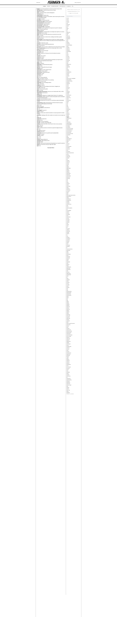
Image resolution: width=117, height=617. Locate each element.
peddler (67, 110)
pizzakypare (39, 140)
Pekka (38, 12)
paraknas (67, 73)
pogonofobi (68, 318)
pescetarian (39, 46)
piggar (38, 61)
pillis (38, 76)
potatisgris (68, 381)
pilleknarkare (39, 69)
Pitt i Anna (39, 130)
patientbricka (68, 100)
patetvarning (68, 97)
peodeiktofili (39, 27)
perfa (38, 35)
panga (67, 46)
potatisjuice (68, 382)
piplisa (38, 88)
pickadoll (38, 55)
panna (67, 55)
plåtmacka (68, 306)
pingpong (38, 85)
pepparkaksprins (40, 31)
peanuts (67, 107)
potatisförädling (68, 379)
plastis (67, 260)
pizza (38, 138)
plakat (67, 251)
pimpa (38, 78)
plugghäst (68, 279)
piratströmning (40, 102)
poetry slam (68, 315)
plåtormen (68, 309)
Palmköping (68, 38)
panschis (67, 59)
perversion (39, 44)
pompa (67, 345)
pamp (67, 41)
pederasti (67, 114)
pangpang (68, 50)
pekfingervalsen (40, 10)
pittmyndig (39, 132)
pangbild (67, 47)
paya (67, 105)
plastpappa (68, 261)
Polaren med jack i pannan (70, 323)
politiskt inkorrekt (69, 331)
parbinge (67, 75)
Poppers (67, 356)
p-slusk (67, 20)
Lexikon (44, 6)
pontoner (67, 351)
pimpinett (39, 79)
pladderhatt (68, 250)
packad (67, 25)
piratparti (38, 100)
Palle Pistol (68, 36)
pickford (38, 58)
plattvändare (68, 269)
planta (67, 255)
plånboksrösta (68, 293)
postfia (67, 373)
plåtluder (67, 305)
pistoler (38, 126)
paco (67, 27)
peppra (38, 34)
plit (67, 277)
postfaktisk (68, 372)
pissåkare (38, 123)
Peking (38, 11)
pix (37, 136)
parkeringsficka (68, 79)
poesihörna (68, 314)
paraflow (67, 70)
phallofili (38, 53)
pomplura (68, 347)
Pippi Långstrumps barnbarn (42, 91)
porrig (67, 365)
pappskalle (68, 66)
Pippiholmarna (39, 92)
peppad (38, 30)
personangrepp (39, 39)
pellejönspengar (40, 15)
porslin (67, 369)
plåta (67, 300)
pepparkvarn (39, 33)
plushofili (67, 284)
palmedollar (68, 37)
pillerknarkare (39, 72)
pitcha (38, 127)
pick (37, 54)
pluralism (67, 282)
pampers (67, 42)
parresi (67, 86)
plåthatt (67, 302)
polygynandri (68, 341)
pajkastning (68, 32)
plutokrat (67, 287)
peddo (67, 111)
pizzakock (38, 139)
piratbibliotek (39, 95)
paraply (67, 74)
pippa (38, 90)
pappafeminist (68, 64)
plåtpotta (67, 311)
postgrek (67, 374)
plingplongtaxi (68, 274)
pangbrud (68, 48)
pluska (67, 286)
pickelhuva (39, 57)
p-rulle (67, 19)
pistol (38, 125)
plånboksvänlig (68, 295)
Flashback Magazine (54, 6)
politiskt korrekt (68, 332)
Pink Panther (39, 86)
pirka (38, 105)
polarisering (68, 324)
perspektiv (39, 42)
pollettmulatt (68, 333)
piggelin (38, 63)
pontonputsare (68, 352)
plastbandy (68, 256)
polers (67, 327)
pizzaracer (39, 141)
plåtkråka (67, 304)
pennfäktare (39, 20)
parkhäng (67, 82)
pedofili (67, 115)
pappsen (67, 65)
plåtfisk (67, 301)
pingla (38, 83)
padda (67, 28)
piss (37, 108)
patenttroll (68, 96)
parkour (67, 84)
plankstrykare (68, 254)
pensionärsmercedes (40, 26)
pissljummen (39, 118)
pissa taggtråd (39, 110)
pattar (67, 102)
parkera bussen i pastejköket (70, 78)
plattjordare (68, 268)
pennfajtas (39, 18)
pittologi (38, 134)
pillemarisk (39, 70)
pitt (37, 129)
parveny (67, 93)
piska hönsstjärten (40, 107)
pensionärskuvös (40, 24)
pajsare (67, 33)
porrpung (67, 368)
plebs (67, 270)
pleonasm (68, 272)
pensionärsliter (39, 25)
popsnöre (67, 361)
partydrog (68, 91)
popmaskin (68, 355)
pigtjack (38, 65)
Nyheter (48, 6)
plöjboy (67, 313)
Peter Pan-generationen (41, 48)
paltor (67, 39)
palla (67, 34)
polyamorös (68, 338)
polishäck (67, 328)
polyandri (67, 340)
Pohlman (67, 319)
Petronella (39, 50)
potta (67, 386)
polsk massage (68, 336)
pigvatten (38, 67)
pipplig (38, 94)
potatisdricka (68, 378)
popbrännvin (68, 354)
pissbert (38, 111)
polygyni (67, 342)
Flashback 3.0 (68, 6)
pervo (38, 45)
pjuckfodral (68, 245)
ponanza (67, 349)
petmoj (38, 49)
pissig (38, 117)
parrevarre (68, 87)
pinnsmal (38, 87)
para (67, 68)
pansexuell (68, 60)
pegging (38, 8)
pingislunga (39, 82)
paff (67, 29)
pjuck (38, 145)
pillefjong (38, 68)
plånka (67, 296)
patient (67, 98)
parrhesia (67, 88)
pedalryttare (68, 109)
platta (67, 263)
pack (67, 23)
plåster (67, 297)
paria (67, 77)
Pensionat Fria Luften (41, 21)
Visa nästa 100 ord (50, 147)
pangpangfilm (68, 51)
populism (67, 363)
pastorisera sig (68, 95)
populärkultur (68, 364)
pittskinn (38, 135)
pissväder (38, 122)
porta (67, 370)
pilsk (38, 77)
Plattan (67, 265)
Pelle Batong (39, 13)
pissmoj (38, 120)
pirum (38, 106)
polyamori (68, 337)
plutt (67, 288)
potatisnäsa (68, 383)
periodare (38, 36)
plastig (67, 259)
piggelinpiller (39, 64)
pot (67, 377)
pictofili (38, 59)
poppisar (67, 359)
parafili (67, 69)
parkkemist (68, 83)
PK (66, 247)
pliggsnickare (68, 273)
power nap (68, 390)
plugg (67, 278)
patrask (67, 101)
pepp (38, 29)
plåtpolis (67, 310)
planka (67, 252)
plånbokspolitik (68, 292)
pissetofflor (39, 115)
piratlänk (38, 99)
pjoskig (38, 144)
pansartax (68, 57)
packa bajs (68, 24)
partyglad (67, 92)
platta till (67, 264)
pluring (67, 283)
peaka (67, 106)
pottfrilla (67, 387)
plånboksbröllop (68, 291)
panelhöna (68, 43)
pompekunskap (68, 346)
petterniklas (39, 51)
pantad (67, 61)
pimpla (38, 81)
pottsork (67, 388)
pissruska (38, 121)
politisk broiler (68, 329)
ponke (67, 350)
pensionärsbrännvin (40, 22)
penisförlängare (40, 16)
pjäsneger (68, 246)
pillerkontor (39, 73)
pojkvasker (68, 320)
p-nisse (67, 18)
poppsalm (68, 360)
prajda (67, 391)
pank (67, 52)
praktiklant (68, 392)
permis (38, 38)
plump (67, 281)
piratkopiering (39, 96)
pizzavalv (38, 143)
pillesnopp (39, 74)
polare (67, 322)
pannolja (67, 56)
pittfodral (38, 131)
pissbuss (38, 112)
